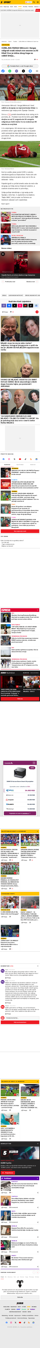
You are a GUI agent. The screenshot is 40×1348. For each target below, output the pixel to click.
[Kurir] (5, 2)
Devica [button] (22, 1277)
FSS (9, 114)
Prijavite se (9, 1173)
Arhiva (36, 1315)
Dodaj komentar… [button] (12, 1018)
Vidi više (20, 1297)
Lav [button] (18, 1277)
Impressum (17, 1315)
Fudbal (15, 41)
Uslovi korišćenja (22, 1318)
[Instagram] (20, 305)
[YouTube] (25, 305)
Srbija (4, 295)
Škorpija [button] (31, 1277)
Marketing (5, 1315)
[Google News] (36, 305)
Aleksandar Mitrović (16, 295)
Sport (9, 41)
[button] (36, 59)
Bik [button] (6, 1277)
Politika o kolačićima (27, 1315)
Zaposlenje (31, 1318)
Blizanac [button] (10, 1277)
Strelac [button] (37, 1277)
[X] (14, 305)
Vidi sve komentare (20, 1022)
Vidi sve (20, 699)
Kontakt (11, 1315)
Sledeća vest (30, 281)
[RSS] (31, 459)
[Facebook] (9, 305)
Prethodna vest (10, 281)
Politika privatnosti (10, 1318)
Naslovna (4, 41)
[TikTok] (30, 305)
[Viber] (3, 305)
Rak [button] (15, 1277)
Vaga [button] (26, 1277)
